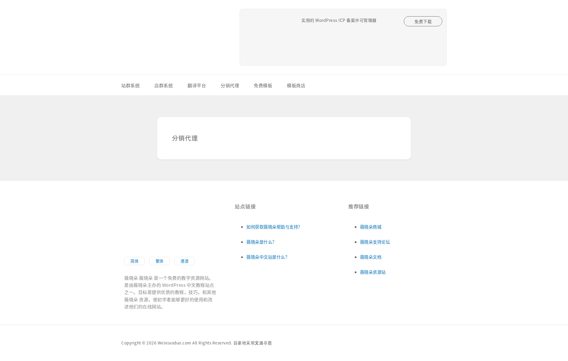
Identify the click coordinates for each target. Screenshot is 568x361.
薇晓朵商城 (371, 227)
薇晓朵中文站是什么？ (267, 257)
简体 (134, 261)
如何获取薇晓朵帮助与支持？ (274, 227)
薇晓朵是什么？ (261, 242)
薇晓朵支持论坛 (375, 242)
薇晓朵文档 (371, 257)
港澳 (184, 261)
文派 (259, 343)
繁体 (160, 261)
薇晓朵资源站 (373, 272)
